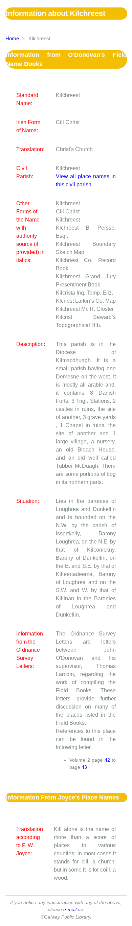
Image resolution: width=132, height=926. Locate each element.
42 (107, 760)
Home (12, 38)
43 (84, 767)
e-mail (69, 909)
